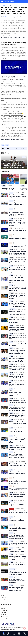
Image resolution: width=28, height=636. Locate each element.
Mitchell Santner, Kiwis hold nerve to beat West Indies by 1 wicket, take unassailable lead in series (17, 408)
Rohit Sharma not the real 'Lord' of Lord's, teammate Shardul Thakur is (17, 423)
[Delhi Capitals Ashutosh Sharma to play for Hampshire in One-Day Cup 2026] (4, 336)
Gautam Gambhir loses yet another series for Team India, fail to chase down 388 (18, 512)
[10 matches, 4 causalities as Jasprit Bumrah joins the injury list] (4, 543)
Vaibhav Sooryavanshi (6, 604)
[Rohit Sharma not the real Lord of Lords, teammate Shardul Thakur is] (4, 422)
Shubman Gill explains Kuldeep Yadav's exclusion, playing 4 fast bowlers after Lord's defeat (17, 360)
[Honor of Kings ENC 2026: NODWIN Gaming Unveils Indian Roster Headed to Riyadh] (4, 203)
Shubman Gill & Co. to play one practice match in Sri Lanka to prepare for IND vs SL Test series (17, 376)
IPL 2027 (3, 600)
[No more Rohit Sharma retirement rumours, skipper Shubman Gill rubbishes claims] (4, 430)
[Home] (10, 1)
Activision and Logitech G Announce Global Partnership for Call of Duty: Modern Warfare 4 (17, 313)
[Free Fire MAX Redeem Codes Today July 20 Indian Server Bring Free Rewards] (4, 464)
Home (2, 595)
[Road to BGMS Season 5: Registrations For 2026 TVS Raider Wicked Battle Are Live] (4, 237)
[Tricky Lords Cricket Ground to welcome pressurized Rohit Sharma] (4, 564)
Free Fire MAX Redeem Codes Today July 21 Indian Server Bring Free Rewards (18, 261)
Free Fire (12, 257)
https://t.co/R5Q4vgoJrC (17, 115)
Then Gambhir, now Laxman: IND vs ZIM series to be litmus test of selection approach (17, 321)
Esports (11, 200)
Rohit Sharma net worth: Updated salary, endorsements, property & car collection (17, 558)
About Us (3, 614)
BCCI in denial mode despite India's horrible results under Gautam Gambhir (17, 384)
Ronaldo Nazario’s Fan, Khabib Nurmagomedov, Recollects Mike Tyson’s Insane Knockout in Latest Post (13, 37)
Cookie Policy (4, 616)
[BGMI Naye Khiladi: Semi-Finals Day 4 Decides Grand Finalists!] (4, 230)
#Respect (3, 115)
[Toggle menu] (2, 1)
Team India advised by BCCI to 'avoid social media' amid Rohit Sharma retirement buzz (16, 589)
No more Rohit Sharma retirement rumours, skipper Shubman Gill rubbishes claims (17, 431)
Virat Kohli (3, 602)
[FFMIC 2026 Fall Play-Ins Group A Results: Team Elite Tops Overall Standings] (4, 296)
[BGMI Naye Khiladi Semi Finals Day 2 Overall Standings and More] (4, 488)
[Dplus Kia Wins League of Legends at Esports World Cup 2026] (4, 447)
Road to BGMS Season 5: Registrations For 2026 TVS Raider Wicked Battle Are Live (17, 238)
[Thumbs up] (2, 148)
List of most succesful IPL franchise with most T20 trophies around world (17, 580)
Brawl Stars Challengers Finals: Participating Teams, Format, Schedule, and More (16, 329)
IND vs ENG (3, 597)
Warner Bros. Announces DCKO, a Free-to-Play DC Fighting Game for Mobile (17, 196)
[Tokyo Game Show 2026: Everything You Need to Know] (4, 549)
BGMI (11, 228)
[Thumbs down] (8, 148)
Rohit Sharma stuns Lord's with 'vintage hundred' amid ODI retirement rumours (17, 496)
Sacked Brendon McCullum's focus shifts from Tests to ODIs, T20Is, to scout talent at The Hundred (17, 253)
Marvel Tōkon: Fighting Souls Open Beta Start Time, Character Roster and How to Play (17, 288)
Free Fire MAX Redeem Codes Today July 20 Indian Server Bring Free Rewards (18, 465)
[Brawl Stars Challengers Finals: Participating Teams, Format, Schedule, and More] (4, 328)
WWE (7, 145)
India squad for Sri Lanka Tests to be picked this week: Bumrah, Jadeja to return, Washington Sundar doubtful (13, 164)
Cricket (23, 157)
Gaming (11, 192)
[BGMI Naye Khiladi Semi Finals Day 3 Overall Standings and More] (4, 245)
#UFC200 (8, 115)
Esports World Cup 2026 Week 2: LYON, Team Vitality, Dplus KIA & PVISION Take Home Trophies (17, 352)
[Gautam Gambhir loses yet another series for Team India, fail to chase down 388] (4, 511)
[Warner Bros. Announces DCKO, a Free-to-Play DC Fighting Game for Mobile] (4, 195)
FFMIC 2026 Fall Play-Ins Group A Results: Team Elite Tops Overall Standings (17, 296)
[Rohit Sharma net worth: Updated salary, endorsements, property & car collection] (4, 557)
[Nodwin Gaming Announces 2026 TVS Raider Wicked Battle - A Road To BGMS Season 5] (4, 480)
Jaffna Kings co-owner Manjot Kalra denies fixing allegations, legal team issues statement (17, 536)
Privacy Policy (4, 610)
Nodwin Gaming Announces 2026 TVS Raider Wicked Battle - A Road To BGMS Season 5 (17, 481)
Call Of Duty (12, 309)
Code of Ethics (4, 619)
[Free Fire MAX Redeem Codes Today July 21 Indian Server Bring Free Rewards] (4, 260)
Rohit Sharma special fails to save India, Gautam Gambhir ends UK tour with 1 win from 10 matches (17, 473)
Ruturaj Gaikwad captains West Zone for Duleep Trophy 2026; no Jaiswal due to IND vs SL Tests (17, 368)
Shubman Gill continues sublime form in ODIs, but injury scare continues (17, 504)
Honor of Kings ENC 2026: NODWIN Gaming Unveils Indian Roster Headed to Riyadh (17, 204)
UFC (3, 145)
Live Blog (12, 508)
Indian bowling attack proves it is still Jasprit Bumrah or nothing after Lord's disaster (17, 520)
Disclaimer (3, 612)
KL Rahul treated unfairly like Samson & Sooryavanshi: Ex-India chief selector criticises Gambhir (17, 305)
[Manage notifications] (24, 628)
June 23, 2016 (23, 116)
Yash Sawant (6, 16)
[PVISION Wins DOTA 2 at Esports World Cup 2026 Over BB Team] (4, 415)
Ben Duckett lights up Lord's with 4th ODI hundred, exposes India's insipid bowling (17, 528)
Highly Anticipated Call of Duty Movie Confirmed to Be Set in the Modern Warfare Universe (17, 572)
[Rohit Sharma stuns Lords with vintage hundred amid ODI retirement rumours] (4, 495)
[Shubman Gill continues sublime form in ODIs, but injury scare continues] (4, 503)
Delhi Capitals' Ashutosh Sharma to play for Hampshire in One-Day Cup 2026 (18, 337)
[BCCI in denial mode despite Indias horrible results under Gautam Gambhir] (4, 383)
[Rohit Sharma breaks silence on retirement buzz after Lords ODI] (4, 400)
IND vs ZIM (9, 634)
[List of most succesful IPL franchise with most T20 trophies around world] (4, 580)
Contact (3, 608)
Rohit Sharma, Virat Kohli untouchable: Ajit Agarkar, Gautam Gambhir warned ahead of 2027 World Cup (9, 189)
